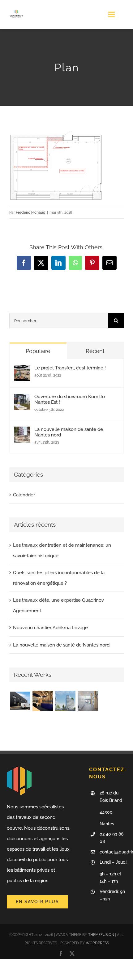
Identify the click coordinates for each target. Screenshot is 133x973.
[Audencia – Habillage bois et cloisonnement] (42, 701)
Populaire (38, 351)
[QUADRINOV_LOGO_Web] (16, 8)
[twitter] (72, 953)
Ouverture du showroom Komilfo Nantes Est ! (69, 399)
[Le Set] (20, 701)
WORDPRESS (97, 943)
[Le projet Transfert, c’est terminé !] (22, 370)
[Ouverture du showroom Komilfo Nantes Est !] (22, 399)
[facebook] (60, 953)
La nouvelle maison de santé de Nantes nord (68, 432)
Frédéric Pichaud (30, 212)
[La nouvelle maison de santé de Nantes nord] (22, 432)
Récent (95, 351)
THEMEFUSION (101, 935)
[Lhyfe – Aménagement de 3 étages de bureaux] (65, 701)
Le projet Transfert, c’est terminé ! (70, 368)
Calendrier (24, 495)
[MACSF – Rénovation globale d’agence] (87, 701)
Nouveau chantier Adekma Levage (50, 627)
